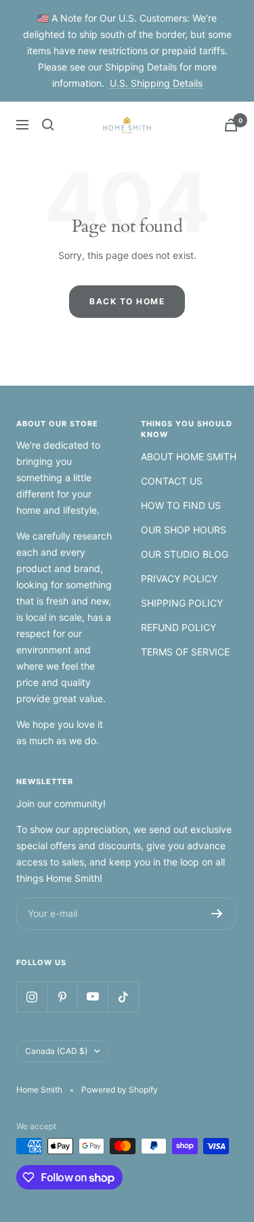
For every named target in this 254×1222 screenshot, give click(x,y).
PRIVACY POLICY (179, 578)
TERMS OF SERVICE (185, 651)
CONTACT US (172, 481)
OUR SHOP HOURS (183, 529)
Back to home (127, 301)
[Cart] (231, 125)
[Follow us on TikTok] (123, 996)
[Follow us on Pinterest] (62, 996)
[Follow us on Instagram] (31, 996)
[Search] (48, 125)
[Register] (217, 913)
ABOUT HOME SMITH (188, 456)
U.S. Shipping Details (156, 83)
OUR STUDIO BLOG (184, 554)
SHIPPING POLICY (182, 603)
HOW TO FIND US (181, 505)
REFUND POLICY (178, 627)
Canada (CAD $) (56, 1051)
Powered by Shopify (119, 1089)
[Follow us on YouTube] (92, 996)
